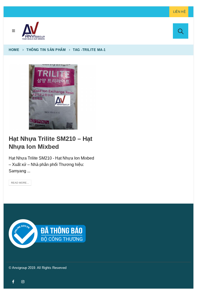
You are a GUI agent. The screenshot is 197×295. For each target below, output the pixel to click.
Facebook (13, 282)
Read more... (20, 182)
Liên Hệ (179, 12)
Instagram (23, 282)
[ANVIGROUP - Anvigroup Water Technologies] (33, 31)
